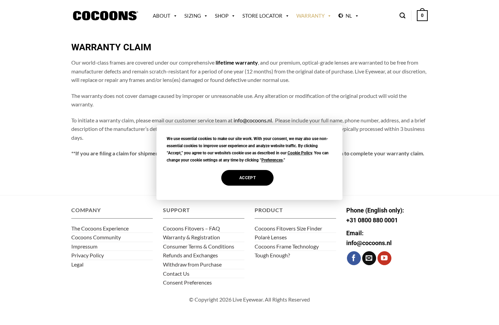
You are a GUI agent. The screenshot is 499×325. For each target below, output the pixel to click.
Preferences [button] (272, 160)
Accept (247, 177)
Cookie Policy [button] (300, 153)
